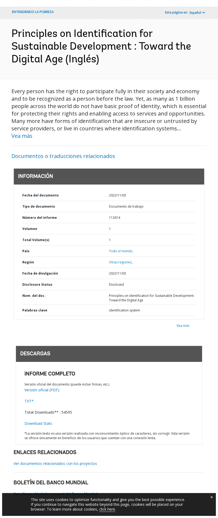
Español (195, 12)
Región (28, 262)
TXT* (28, 401)
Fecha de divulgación (40, 273)
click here (107, 509)
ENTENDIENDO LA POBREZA (33, 12)
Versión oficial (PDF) (41, 389)
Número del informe (39, 217)
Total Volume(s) (35, 240)
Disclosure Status (37, 284)
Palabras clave (34, 310)
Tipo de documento (38, 206)
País (26, 251)
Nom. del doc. (33, 295)
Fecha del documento (40, 195)
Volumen (29, 228)
